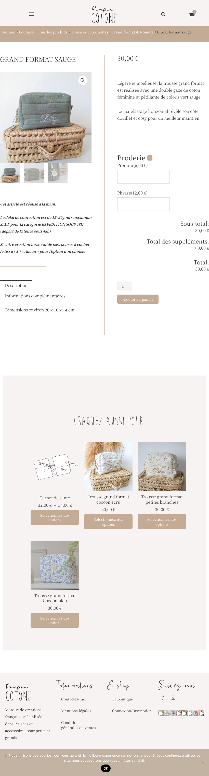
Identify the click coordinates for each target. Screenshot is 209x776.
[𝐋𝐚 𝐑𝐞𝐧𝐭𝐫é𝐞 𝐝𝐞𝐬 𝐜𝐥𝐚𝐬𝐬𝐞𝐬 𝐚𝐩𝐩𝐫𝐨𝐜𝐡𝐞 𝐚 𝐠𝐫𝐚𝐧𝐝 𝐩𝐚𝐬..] (167, 713)
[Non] (202, 762)
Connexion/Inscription (132, 710)
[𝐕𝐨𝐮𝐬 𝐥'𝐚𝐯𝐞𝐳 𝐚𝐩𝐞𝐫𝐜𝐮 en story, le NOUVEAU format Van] (190, 713)
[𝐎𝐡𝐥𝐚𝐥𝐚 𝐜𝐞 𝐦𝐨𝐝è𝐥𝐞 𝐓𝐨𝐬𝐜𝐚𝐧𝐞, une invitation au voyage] (184, 713)
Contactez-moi (73, 698)
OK (105, 768)
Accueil (9, 31)
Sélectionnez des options (55, 517)
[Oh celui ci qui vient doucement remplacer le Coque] (172, 713)
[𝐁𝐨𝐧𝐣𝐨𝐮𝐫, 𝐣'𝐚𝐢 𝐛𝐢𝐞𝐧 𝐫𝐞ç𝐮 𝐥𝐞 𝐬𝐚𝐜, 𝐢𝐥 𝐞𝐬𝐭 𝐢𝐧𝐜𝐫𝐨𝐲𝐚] (201, 713)
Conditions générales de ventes (78, 725)
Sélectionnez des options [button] (108, 521)
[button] (31, 14)
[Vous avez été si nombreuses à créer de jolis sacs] (161, 713)
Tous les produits (53, 31)
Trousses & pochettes (89, 31)
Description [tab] (16, 285)
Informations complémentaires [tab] (35, 296)
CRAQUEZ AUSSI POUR (108, 422)
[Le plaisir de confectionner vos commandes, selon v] (178, 713)
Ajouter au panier (138, 299)
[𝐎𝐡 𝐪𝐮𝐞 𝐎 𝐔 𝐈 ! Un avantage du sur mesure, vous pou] (195, 713)
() (132, 165)
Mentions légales (76, 710)
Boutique (26, 31)
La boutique (122, 698)
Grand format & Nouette (133, 31)
